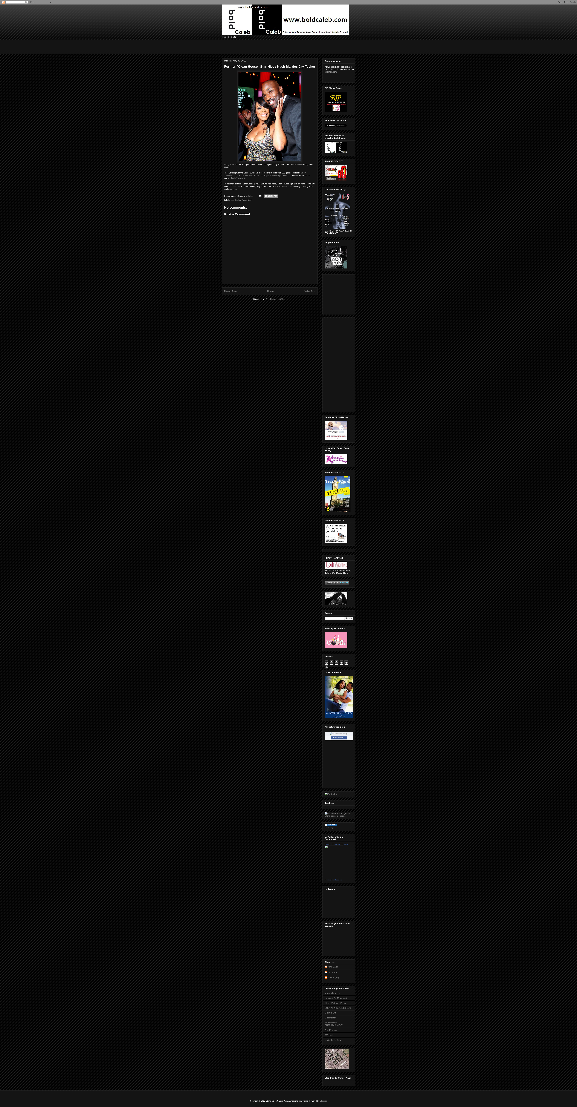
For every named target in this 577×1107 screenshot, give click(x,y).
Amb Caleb (333, 967)
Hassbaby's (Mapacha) (336, 998)
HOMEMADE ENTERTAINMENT (334, 1023)
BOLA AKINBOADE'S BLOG (338, 1008)
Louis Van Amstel (238, 178)
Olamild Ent (330, 1013)
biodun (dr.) (333, 977)
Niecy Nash (229, 164)
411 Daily (329, 1035)
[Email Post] (260, 196)
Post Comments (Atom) (276, 299)
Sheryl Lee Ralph (261, 175)
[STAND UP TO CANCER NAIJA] (334, 877)
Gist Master (330, 1018)
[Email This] (265, 196)
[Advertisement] (276, 46)
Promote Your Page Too (333, 880)
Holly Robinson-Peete (243, 175)
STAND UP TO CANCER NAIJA (336, 844)
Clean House (281, 186)
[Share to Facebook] (273, 196)
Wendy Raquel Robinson (280, 175)
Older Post (309, 291)
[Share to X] (271, 196)
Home (270, 291)
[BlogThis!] (268, 196)
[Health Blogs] (331, 825)
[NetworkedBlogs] (339, 733)
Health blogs (329, 828)
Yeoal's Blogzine (332, 993)
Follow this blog (338, 738)
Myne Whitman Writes (335, 1003)
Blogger (323, 1101)
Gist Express (331, 1030)
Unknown (332, 972)
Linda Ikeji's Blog (333, 1040)
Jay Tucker (236, 200)
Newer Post (230, 291)
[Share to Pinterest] (276, 196)
